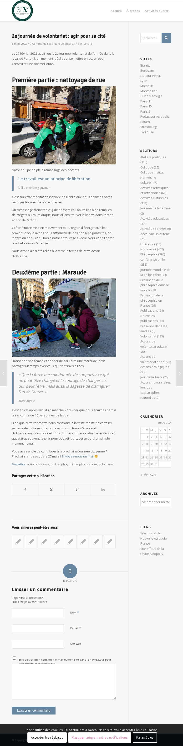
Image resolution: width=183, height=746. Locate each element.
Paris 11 (146, 101)
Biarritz (145, 65)
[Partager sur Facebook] (25, 489)
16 (151, 450)
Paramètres (144, 737)
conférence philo (152, 259)
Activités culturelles (154, 198)
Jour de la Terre (151, 377)
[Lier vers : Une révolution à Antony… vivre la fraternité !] (96, 542)
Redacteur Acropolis (154, 116)
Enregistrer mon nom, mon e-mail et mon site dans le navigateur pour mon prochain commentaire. (65, 661)
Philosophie (149, 254)
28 (142, 464)
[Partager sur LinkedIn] (103, 489)
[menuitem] (116, 10)
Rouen (145, 122)
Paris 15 (87, 43)
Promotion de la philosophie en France (151, 300)
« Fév (144, 475)
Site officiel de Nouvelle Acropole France (153, 538)
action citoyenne (38, 464)
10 (156, 444)
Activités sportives (153, 228)
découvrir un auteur (154, 234)
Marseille (147, 86)
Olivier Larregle (151, 96)
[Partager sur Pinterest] (77, 489)
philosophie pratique (83, 464)
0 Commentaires (40, 43)
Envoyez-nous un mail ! (80, 456)
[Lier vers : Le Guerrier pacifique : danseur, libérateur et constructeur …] (109, 542)
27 (169, 457)
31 (156, 464)
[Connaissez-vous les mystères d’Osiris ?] (3, 373)
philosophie (59, 464)
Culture (145, 182)
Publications (149, 310)
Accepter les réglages (47, 737)
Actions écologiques (154, 367)
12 (165, 444)
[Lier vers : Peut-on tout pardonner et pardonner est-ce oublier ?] (57, 542)
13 (169, 444)
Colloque (146, 167)
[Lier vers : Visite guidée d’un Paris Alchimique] (70, 542)
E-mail (75, 628)
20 (169, 450)
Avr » (153, 475)
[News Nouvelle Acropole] (22, 10)
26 (165, 457)
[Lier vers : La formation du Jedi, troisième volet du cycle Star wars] (44, 542)
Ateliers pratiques (153, 157)
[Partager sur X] (51, 489)
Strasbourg (148, 127)
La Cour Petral (150, 76)
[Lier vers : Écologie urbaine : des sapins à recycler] (83, 542)
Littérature (147, 244)
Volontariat (68, 43)
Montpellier (148, 91)
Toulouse (147, 132)
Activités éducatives (154, 218)
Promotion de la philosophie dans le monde (154, 285)
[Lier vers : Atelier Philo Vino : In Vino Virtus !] (18, 542)
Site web (75, 644)
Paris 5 (145, 111)
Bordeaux (147, 70)
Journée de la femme (155, 208)
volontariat (106, 464)
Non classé (148, 249)
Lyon (143, 81)
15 (147, 450)
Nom (74, 612)
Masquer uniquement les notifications (100, 737)
